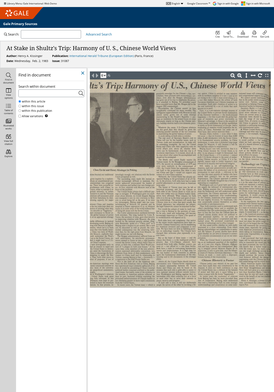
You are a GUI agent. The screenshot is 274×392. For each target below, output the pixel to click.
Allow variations (32, 116)
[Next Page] (97, 75)
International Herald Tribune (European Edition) (102, 56)
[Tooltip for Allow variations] (46, 115)
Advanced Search (99, 34)
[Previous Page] (93, 75)
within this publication (37, 111)
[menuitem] (217, 34)
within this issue (33, 106)
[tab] (8, 78)
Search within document (36, 86)
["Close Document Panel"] (82, 73)
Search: (13, 34)
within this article (33, 101)
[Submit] (81, 93)
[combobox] (51, 34)
